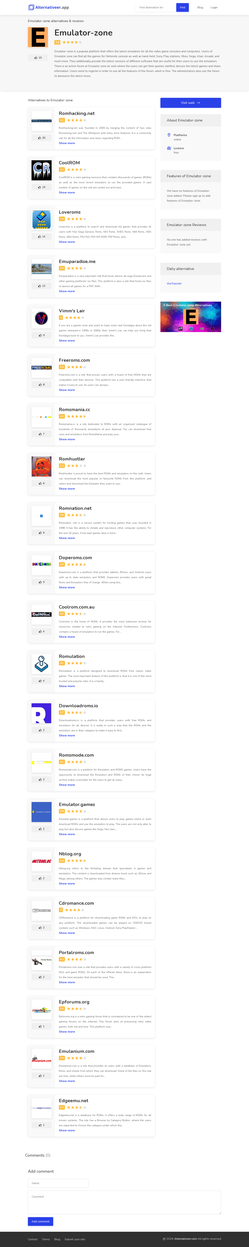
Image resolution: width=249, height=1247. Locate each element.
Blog (200, 7)
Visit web (188, 103)
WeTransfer (174, 284)
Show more (67, 143)
